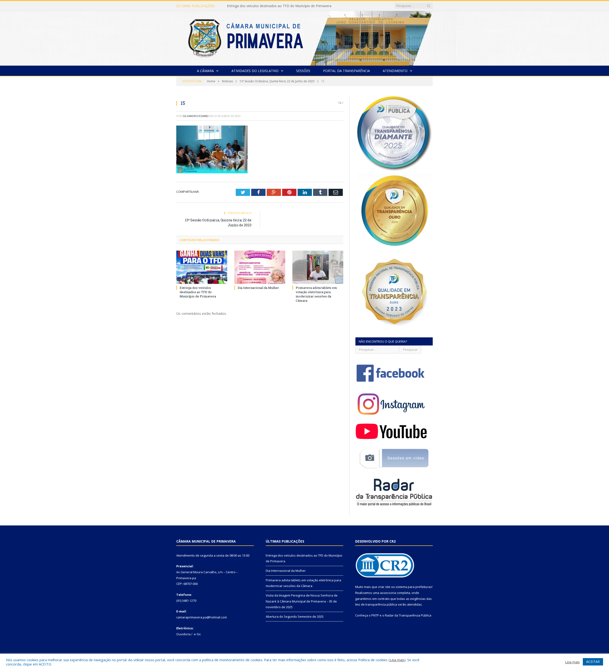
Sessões (303, 70)
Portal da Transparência (346, 70)
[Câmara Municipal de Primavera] (304, 37)
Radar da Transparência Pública (408, 615)
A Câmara (205, 70)
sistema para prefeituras (414, 587)
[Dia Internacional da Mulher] (259, 267)
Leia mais (397, 660)
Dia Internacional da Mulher (248, 6)
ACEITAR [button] (593, 661)
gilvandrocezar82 (195, 116)
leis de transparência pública (376, 604)
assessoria (388, 593)
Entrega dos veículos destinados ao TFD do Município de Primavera (198, 292)
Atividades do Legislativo (255, 70)
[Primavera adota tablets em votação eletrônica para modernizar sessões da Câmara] (317, 267)
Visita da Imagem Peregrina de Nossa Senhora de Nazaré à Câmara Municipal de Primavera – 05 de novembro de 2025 (302, 601)
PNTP (375, 615)
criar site (384, 587)
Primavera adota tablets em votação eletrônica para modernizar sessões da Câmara (316, 294)
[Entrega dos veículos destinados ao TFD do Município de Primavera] (201, 267)
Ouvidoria (183, 634)
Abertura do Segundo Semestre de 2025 (295, 616)
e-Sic (197, 634)
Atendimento (395, 70)
